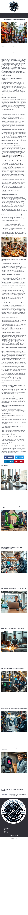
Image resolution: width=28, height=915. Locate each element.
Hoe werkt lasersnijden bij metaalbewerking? (12, 668)
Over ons (6, 831)
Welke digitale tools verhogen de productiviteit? (13, 628)
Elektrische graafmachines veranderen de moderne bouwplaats (11, 548)
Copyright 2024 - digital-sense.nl (14, 838)
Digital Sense (7, 828)
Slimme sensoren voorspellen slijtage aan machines (14, 708)
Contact (6, 832)
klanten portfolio (14, 835)
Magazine (4, 794)
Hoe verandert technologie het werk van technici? (13, 588)
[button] (14, 15)
